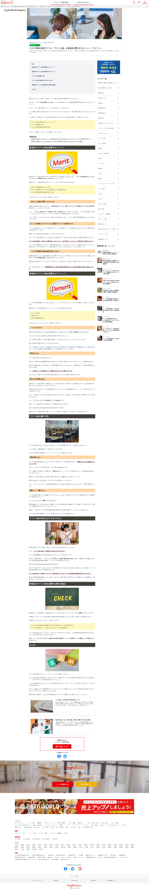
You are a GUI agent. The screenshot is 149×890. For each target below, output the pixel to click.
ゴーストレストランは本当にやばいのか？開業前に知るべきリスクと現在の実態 (111, 272)
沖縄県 (40, 849)
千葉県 (79, 845)
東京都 (85, 845)
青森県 (22, 845)
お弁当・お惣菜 (102, 204)
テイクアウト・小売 (103, 234)
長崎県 (132, 847)
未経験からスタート (90, 855)
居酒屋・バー (101, 148)
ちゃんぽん (73, 827)
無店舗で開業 (31, 857)
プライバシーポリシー (37, 880)
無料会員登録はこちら (86, 784)
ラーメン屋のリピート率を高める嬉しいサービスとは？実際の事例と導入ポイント (111, 330)
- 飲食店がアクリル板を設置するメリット (42, 67)
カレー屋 (100, 199)
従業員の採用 (101, 113)
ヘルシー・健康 (71, 823)
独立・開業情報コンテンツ (32, 6)
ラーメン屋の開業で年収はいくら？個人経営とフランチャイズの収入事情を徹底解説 (111, 320)
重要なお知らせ (102, 224)
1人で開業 (80, 855)
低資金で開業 (55, 859)
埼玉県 (74, 845)
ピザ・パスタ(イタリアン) (112, 825)
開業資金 (100, 103)
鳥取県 (69, 847)
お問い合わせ (74, 880)
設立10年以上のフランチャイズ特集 (107, 229)
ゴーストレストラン (103, 133)
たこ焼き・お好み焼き (103, 153)
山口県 (92, 847)
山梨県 (98, 845)
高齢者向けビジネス (103, 855)
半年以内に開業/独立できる (38, 855)
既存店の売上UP (65, 859)
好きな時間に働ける (60, 855)
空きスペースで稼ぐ (66, 857)
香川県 (103, 847)
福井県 (126, 845)
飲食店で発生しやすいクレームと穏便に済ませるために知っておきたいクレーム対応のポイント (61, 139)
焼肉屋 (99, 178)
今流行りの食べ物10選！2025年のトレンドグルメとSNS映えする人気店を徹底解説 (111, 282)
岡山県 (80, 847)
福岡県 (121, 847)
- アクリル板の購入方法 (38, 76)
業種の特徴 (101, 93)
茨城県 (56, 845)
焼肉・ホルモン (105, 823)
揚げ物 (61, 827)
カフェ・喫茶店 (102, 143)
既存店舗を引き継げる (20, 857)
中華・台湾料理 (61, 823)
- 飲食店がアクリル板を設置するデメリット (43, 71)
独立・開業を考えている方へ (105, 88)
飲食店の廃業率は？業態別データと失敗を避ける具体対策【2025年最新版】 (111, 262)
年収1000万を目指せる (43, 859)
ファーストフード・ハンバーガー (106, 183)
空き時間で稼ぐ (72, 855)
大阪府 (45, 847)
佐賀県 (126, 847)
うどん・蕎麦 (101, 188)
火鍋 (67, 827)
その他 (65, 833)
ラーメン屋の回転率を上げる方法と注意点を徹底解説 (111, 339)
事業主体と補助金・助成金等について (107, 83)
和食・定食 (101, 209)
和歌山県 (63, 847)
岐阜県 (132, 845)
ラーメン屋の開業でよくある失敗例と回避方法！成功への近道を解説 (111, 310)
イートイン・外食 (31, 833)
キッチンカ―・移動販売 (55, 833)
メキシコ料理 (45, 827)
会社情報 (93, 880)
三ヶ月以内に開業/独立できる (22, 855)
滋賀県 (33, 847)
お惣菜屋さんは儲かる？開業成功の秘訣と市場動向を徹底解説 (111, 291)
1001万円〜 (55, 839)
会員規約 (56, 880)
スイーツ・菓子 (102, 138)
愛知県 (22, 847)
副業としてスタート (79, 857)
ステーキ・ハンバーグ (49, 823)
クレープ (67, 825)
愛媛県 (109, 847)
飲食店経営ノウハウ (103, 239)
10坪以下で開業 (41, 857)
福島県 (51, 845)
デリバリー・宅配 (102, 219)
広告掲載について (111, 880)
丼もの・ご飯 (54, 827)
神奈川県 (92, 845)
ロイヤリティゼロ (123, 857)
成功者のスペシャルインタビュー (106, 123)
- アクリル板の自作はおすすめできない (42, 80)
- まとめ (33, 89)
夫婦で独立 (50, 855)
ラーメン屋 (101, 163)
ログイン (139, 3)
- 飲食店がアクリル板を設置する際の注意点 (43, 85)
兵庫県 (51, 847)
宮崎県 (28, 849)
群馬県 (68, 845)
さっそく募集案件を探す (63, 784)
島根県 (75, 847)
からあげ (100, 193)
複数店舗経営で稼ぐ (91, 857)
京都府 (39, 847)
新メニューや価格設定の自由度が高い (107, 857)
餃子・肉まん (95, 823)
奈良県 (56, 847)
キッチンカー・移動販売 (104, 214)
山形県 (45, 845)
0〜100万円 (18, 839)
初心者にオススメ (102, 98)
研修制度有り (122, 855)
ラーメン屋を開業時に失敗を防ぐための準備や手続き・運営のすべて (111, 300)
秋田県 (39, 845)
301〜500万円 (36, 839)
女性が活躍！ (113, 855)
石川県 (121, 845)
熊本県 (16, 849)
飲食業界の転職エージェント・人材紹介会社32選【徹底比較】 (111, 253)
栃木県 (62, 845)
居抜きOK (49, 857)
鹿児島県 (34, 849)
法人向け (57, 857)
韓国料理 (100, 168)
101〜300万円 (26, 839)
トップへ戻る (75, 876)
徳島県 (98, 847)
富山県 (115, 845)
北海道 (16, 845)
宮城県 (33, 845)
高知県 (115, 847)
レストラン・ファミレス (51, 825)
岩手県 (28, 845)
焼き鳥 (99, 158)
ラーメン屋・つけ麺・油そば (22, 825)
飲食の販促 (101, 118)
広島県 (86, 847)
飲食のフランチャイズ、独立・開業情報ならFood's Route (13, 6)
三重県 (28, 847)
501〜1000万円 (46, 839)
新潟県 (103, 845)
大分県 (22, 849)
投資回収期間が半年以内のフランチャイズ (25, 859)
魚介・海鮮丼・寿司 (88, 827)
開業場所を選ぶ (102, 108)
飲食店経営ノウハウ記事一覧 (46, 6)
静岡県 (16, 847)
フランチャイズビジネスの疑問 (105, 128)
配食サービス (18, 827)
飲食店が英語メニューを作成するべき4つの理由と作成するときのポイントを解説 (56, 141)
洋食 (79, 827)
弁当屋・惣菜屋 (28, 827)
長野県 (109, 845)
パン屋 (99, 173)
